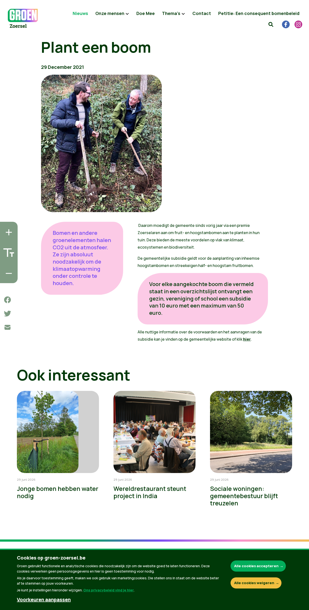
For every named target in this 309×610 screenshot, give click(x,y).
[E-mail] (7, 327)
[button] (271, 24)
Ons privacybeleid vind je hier (108, 590)
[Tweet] (7, 314)
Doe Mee (145, 13)
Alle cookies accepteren (256, 565)
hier (247, 339)
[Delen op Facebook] (7, 300)
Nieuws (80, 13)
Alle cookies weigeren (254, 582)
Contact (201, 13)
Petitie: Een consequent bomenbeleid (259, 13)
